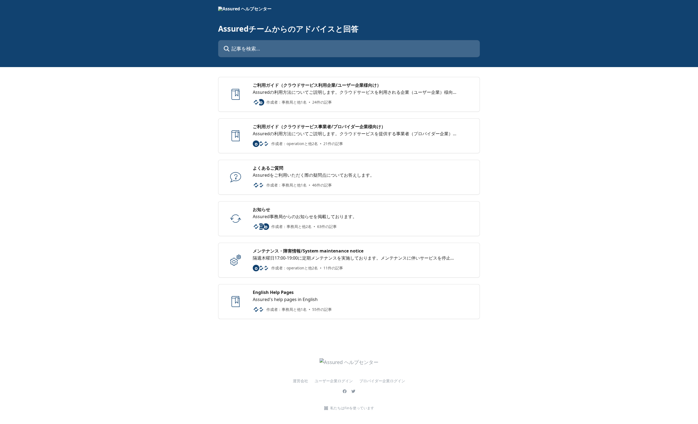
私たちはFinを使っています (352, 407)
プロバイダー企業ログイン (382, 380)
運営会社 (300, 380)
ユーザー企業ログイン (334, 380)
